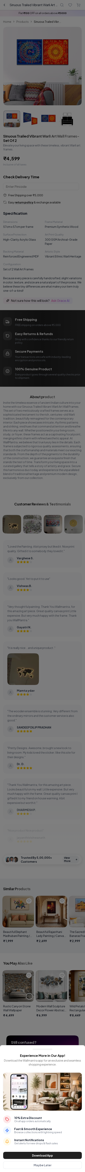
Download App (42, 1155)
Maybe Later (43, 1165)
